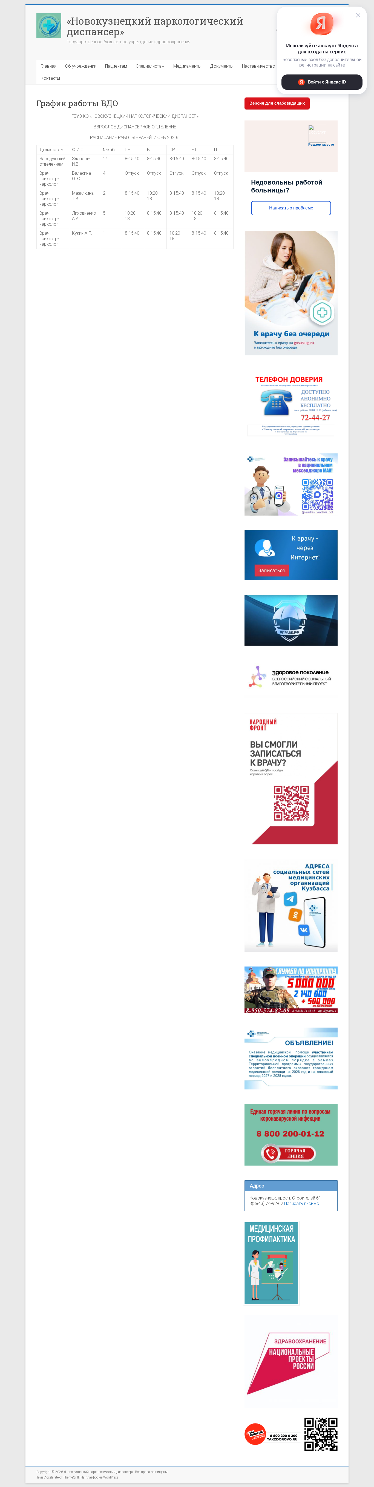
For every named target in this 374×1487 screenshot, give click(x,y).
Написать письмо (301, 1203)
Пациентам (116, 66)
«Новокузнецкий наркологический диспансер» (155, 26)
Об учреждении (80, 66)
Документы (221, 66)
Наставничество (258, 66)
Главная (48, 66)
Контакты (50, 78)
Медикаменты (187, 66)
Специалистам (150, 66)
